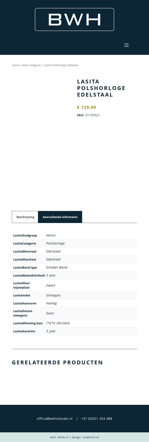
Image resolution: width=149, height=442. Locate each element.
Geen (50, 313)
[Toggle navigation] (126, 45)
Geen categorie (31, 65)
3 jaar (51, 331)
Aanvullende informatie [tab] (60, 217)
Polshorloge (55, 243)
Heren (50, 235)
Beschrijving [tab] (25, 217)
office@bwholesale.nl (55, 418)
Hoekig (51, 303)
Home (15, 65)
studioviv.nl (91, 437)
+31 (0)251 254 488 (96, 418)
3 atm (50, 275)
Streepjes (53, 295)
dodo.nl (63, 437)
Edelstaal (53, 251)
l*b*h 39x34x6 (58, 323)
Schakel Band (56, 267)
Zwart (50, 285)
